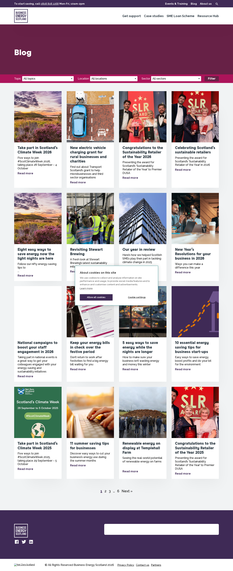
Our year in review (142, 237)
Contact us (142, 565)
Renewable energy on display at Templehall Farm (142, 433)
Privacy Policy (125, 565)
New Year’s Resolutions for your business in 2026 (195, 237)
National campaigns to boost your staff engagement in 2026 (38, 334)
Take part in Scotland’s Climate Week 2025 (38, 433)
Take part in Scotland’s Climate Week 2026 (38, 139)
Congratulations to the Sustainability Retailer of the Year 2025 (195, 433)
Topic (17, 78)
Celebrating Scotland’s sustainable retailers (195, 139)
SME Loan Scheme (180, 16)
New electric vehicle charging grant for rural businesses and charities (90, 139)
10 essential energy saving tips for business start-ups (195, 334)
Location (83, 78)
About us (206, 3)
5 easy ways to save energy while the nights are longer (142, 334)
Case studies (154, 16)
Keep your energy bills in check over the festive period (90, 334)
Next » (127, 491)
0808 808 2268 (50, 3)
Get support (131, 16)
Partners (156, 565)
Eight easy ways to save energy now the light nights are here (38, 237)
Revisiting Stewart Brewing (90, 237)
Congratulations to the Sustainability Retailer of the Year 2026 (142, 139)
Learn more (86, 288)
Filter (211, 78)
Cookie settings (137, 297)
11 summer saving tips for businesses (90, 433)
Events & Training (176, 3)
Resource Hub (208, 16)
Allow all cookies (96, 297)
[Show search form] (217, 4)
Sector (146, 78)
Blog (194, 3)
